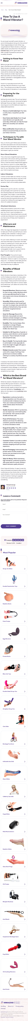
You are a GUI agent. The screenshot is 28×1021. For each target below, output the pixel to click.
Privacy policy (20, 1006)
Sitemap (3, 1008)
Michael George (10, 484)
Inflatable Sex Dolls (8, 761)
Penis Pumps (6, 621)
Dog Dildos (6, 954)
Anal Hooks (6, 989)
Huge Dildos (6, 814)
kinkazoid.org (4, 1011)
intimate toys (5, 50)
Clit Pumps (6, 884)
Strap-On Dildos (7, 568)
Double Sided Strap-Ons (10, 691)
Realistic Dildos (7, 849)
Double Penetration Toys (10, 586)
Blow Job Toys (7, 674)
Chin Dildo (6, 726)
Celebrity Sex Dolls (8, 796)
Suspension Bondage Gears (11, 936)
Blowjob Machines (8, 901)
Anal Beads (6, 919)
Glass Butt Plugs (7, 866)
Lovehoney (20, 391)
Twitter (7, 1017)
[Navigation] (2, 3)
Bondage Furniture (8, 744)
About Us (10, 1006)
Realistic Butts (7, 604)
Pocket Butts (7, 656)
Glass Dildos (6, 779)
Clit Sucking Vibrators (9, 971)
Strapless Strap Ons (9, 709)
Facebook (3, 1017)
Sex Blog (3, 1006)
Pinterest (11, 1017)
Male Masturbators (8, 831)
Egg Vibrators (7, 639)
